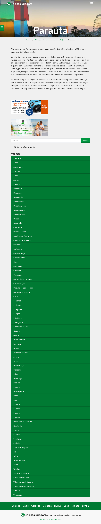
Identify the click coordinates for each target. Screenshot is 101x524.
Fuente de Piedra (20, 326)
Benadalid (17, 188)
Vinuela (16, 490)
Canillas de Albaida (22, 240)
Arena (15, 175)
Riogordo (17, 426)
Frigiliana (17, 318)
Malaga (38, 40)
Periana (16, 408)
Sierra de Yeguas (20, 447)
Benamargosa (19, 206)
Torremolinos (19, 460)
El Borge (17, 301)
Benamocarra (19, 210)
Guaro (16, 335)
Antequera (18, 167)
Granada (47, 505)
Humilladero (19, 339)
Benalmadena (19, 201)
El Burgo (17, 305)
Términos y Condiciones (50, 519)
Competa (17, 275)
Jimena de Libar (20, 352)
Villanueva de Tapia (22, 478)
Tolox (15, 456)
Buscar (85, 140)
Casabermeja (19, 253)
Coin (15, 262)
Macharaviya (18, 365)
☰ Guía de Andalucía (23, 146)
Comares (17, 270)
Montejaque (18, 391)
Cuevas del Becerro (21, 292)
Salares (16, 434)
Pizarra (16, 413)
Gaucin (16, 331)
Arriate (16, 180)
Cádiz (26, 505)
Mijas (15, 374)
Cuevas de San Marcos (23, 288)
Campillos (18, 227)
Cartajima (17, 249)
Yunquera (17, 495)
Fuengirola (18, 322)
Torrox (16, 465)
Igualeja (17, 344)
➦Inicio (27, 40)
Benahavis (17, 193)
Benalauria (18, 197)
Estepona (17, 309)
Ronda (16, 430)
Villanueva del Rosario (23, 482)
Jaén (66, 505)
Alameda (17, 158)
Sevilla (85, 505)
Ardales (16, 171)
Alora (15, 163)
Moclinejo (17, 378)
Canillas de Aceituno (22, 236)
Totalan (16, 469)
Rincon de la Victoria (22, 421)
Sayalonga (17, 439)
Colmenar (17, 266)
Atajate (16, 184)
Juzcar (16, 361)
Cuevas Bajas (19, 283)
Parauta (16, 404)
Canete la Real (19, 232)
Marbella (17, 370)
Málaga (75, 505)
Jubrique (17, 357)
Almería (16, 505)
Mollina (16, 383)
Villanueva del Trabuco (23, 486)
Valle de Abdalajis (21, 473)
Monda (16, 387)
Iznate (16, 348)
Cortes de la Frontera (22, 279)
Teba (15, 452)
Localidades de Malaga (55, 40)
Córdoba (35, 505)
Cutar (15, 296)
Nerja (15, 396)
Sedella (16, 443)
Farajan (16, 314)
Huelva (57, 505)
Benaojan (17, 219)
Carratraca (18, 245)
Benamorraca (19, 214)
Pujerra (16, 417)
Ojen (15, 400)
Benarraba (17, 223)
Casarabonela (19, 257)
